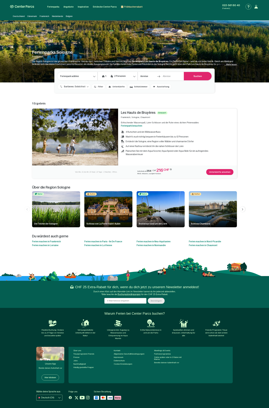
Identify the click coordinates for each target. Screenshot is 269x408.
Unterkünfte (119, 87)
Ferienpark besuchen (131, 126)
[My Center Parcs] (256, 7)
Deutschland (19, 16)
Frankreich (44, 16)
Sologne (135, 117)
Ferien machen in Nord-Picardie (205, 241)
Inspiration (83, 7)
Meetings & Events (162, 350)
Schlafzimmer (141, 87)
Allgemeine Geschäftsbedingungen (129, 354)
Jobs (75, 361)
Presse (76, 357)
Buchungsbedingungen (129, 294)
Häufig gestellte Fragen (83, 367)
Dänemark (32, 16)
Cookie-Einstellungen (123, 364)
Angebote (68, 7)
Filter (100, 87)
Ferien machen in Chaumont (203, 245)
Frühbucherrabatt (133, 7)
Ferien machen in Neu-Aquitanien (154, 241)
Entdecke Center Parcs (105, 7)
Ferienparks (53, 7)
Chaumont (145, 117)
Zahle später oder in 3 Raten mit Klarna (168, 358)
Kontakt (117, 350)
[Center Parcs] (22, 6)
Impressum (118, 357)
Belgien (69, 16)
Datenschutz (119, 361)
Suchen (197, 76)
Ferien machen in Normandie (151, 245)
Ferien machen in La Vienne (98, 245)
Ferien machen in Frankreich (46, 241)
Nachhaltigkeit (79, 364)
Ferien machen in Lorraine (45, 245)
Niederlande (57, 16)
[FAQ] (248, 7)
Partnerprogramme (162, 354)
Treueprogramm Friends (83, 354)
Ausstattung (163, 87)
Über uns (77, 350)
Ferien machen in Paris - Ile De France (103, 241)
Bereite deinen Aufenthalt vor (166, 363)
